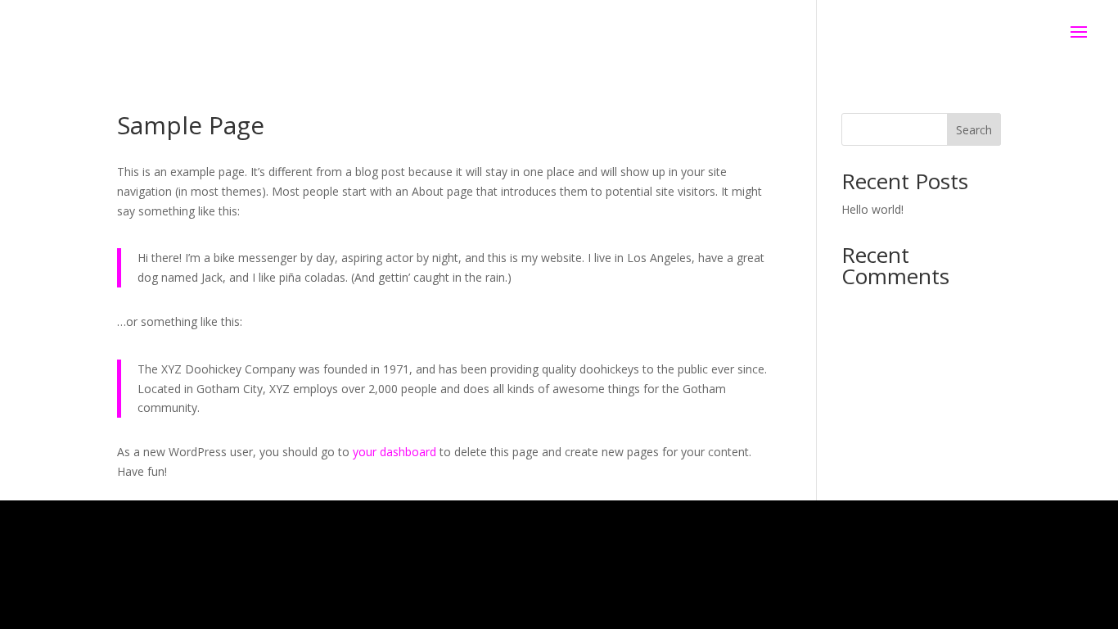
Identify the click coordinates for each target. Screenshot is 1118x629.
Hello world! (872, 209)
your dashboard (394, 451)
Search (974, 130)
